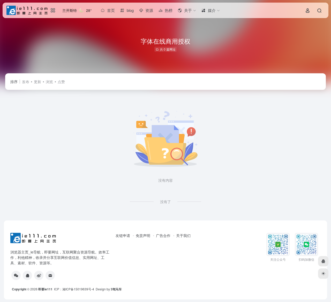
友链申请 (123, 235)
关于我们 (183, 235)
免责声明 (143, 235)
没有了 (165, 201)
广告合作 (163, 235)
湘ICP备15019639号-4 (78, 289)
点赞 (61, 81)
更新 (37, 81)
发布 (25, 81)
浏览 (49, 81)
